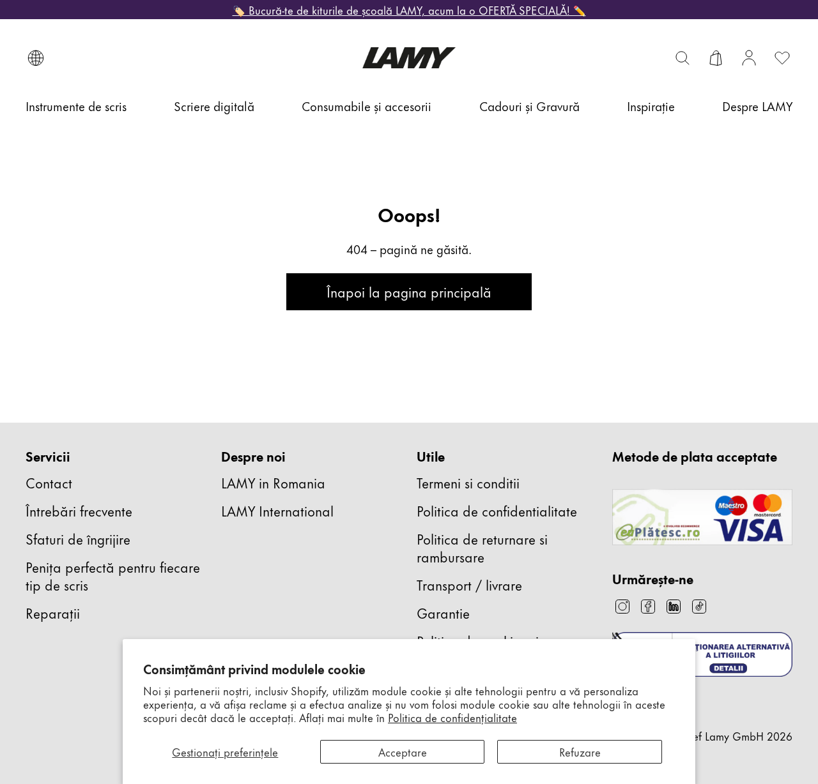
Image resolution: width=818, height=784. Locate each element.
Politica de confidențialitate (452, 717)
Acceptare (402, 751)
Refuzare (580, 751)
